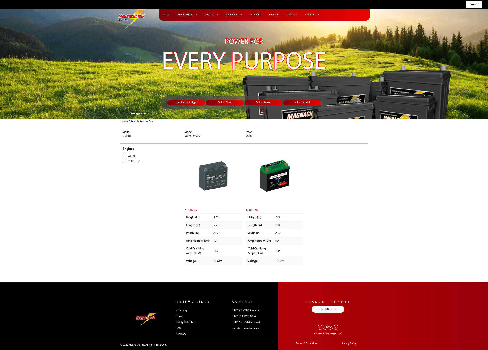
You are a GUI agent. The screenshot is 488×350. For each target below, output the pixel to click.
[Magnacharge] (132, 19)
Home (166, 14)
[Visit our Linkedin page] (336, 327)
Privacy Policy (348, 343)
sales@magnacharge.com (140, 113)
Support (310, 14)
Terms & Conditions (307, 343)
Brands (210, 14)
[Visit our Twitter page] (330, 327)
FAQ (178, 328)
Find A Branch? (327, 309)
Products (232, 14)
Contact (292, 14)
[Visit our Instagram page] (325, 327)
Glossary (181, 334)
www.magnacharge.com (328, 333)
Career (180, 316)
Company (256, 14)
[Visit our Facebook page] (320, 327)
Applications (185, 14)
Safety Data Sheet (186, 322)
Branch (274, 14)
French (474, 4)
